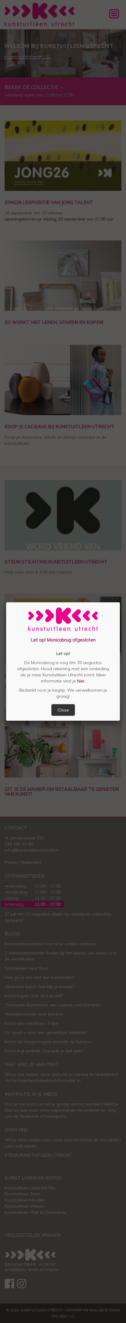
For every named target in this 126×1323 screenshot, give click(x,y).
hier (80, 681)
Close (63, 710)
